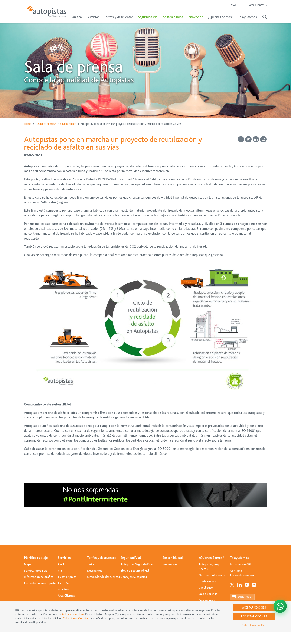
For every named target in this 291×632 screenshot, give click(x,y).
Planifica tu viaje (36, 558)
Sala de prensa (68, 123)
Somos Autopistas (35, 570)
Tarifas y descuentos (101, 558)
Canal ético (206, 588)
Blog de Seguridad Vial (135, 570)
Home (27, 123)
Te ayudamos (239, 558)
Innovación (195, 17)
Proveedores (207, 600)
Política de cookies (73, 614)
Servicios (64, 558)
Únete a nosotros (210, 581)
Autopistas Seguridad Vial (137, 564)
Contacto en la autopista (40, 583)
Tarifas (91, 564)
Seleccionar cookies (254, 625)
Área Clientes (66, 595)
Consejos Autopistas (134, 577)
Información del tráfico (38, 577)
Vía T (61, 570)
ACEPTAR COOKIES (254, 607)
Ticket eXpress (67, 577)
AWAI (61, 564)
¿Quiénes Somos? (45, 123)
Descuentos (94, 570)
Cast (233, 5)
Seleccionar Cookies (75, 618)
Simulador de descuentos (103, 577)
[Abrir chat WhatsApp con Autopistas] (280, 606)
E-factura (63, 589)
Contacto (236, 570)
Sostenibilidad (173, 17)
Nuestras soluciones (212, 575)
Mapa (27, 564)
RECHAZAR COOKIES (254, 616)
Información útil (240, 564)
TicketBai (63, 583)
